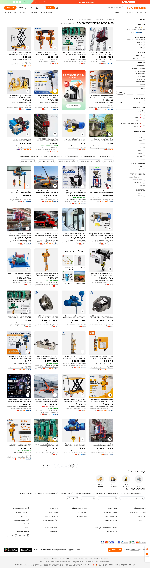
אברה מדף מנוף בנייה (27, 161)
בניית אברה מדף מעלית (45, 161)
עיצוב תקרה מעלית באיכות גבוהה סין (131, 498)
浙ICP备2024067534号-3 (127, 565)
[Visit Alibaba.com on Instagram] (15, 535)
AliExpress (46, 559)
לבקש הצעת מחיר (82, 516)
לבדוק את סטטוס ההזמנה (21, 520)
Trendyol (96, 559)
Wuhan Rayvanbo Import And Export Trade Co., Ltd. (46, 107)
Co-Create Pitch (141, 516)
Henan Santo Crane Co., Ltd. (22, 282)
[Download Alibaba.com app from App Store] (26, 550)
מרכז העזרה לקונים (52, 512)
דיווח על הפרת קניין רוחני (51, 528)
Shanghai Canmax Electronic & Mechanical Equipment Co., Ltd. (46, 242)
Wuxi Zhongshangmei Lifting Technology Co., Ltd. (74, 61)
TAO (91, 559)
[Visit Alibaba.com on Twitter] (20, 535)
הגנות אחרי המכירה (111, 524)
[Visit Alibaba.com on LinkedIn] (24, 535)
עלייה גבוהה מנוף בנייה (25, 493)
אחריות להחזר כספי (111, 516)
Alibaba (111, 19)
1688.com (54, 559)
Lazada (75, 559)
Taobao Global (83, 559)
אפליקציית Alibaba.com (42, 549)
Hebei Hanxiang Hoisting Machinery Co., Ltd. (101, 242)
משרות (144, 524)
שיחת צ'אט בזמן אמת (51, 516)
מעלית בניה (107, 161)
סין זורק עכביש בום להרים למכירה (88, 161)
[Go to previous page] (76, 465)
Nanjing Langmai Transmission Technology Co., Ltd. (101, 325)
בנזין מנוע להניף (71, 498)
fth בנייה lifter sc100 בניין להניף (53, 156)
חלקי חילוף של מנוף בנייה (83, 493)
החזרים (56, 524)
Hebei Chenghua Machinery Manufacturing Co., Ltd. (101, 200)
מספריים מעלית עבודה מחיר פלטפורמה (107, 493)
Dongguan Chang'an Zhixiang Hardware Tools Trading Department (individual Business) (46, 284)
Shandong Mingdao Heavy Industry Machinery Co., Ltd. (19, 200)
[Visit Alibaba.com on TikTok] (7, 535)
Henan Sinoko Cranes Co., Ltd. (76, 325)
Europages (104, 559)
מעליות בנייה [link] (72, 19)
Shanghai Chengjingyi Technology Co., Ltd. (101, 148)
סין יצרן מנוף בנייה (105, 156)
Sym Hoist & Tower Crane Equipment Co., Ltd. (46, 149)
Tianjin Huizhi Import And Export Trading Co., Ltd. (101, 61)
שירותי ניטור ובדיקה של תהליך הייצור (106, 528)
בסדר (120, 93)
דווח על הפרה (54, 531)
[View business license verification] (93, 565)
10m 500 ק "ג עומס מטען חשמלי (29, 156)
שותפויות (26, 528)
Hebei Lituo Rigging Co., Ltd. (77, 148)
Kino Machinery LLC (24, 148)
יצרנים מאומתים (83, 512)
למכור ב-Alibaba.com (22, 512)
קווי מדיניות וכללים (111, 531)
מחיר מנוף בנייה (65, 493)
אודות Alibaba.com (140, 508)
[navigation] (130, 242)
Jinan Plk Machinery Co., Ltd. (49, 200)
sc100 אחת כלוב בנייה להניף (107, 498)
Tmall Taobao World (65, 559)
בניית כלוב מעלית (73, 156)
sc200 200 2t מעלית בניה (65, 161)
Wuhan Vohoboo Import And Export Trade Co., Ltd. (101, 107)
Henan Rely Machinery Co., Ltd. (48, 61)
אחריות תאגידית (141, 520)
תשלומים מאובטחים (110, 512)
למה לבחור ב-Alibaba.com (138, 512)
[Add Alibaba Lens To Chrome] (115, 550)
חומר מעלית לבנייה (87, 498)
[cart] (30, 8)
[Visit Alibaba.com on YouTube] (11, 535)
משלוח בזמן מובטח (111, 520)
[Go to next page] (43, 465)
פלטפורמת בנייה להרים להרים (132, 493)
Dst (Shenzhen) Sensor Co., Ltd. (48, 367)
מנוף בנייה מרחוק (89, 156)
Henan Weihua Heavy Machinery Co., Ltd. (101, 282)
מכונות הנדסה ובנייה (85, 19)
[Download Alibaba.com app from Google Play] (11, 550)
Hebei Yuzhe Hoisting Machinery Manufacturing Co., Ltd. (19, 107)
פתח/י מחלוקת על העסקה (50, 520)
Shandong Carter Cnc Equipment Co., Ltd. (74, 242)
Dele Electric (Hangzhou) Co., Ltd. (75, 201)
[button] (57, 8)
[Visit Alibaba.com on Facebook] (28, 535)
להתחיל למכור (25, 516)
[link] (147, 548)
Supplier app (72, 549)
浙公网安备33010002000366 (108, 565)
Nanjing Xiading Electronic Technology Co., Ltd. (101, 368)
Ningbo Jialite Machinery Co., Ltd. (20, 64)
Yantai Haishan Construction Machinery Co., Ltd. (19, 242)
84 (47, 465)
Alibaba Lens (135, 549)
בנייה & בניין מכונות (100, 19)
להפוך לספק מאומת (23, 524)
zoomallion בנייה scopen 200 (46, 493)
